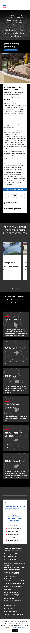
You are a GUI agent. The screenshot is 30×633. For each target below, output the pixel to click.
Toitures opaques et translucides (14, 583)
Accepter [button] (15, 630)
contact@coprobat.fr (13, 209)
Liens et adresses (13, 535)
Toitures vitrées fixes (10, 576)
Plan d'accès (11, 538)
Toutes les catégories (11, 43)
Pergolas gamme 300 (10, 556)
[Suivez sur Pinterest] (15, 196)
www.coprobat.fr (13, 532)
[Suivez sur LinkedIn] (23, 196)
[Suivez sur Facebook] (7, 196)
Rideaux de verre (10, 560)
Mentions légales (13, 541)
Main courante (9, 47)
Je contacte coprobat (15, 190)
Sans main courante (10, 611)
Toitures (11, 573)
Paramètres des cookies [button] (18, 627)
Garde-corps (11, 605)
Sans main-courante (10, 50)
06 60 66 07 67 (11, 203)
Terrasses (13, 614)
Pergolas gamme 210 (10, 554)
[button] (15, 68)
